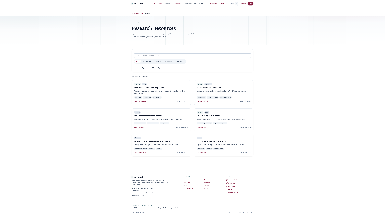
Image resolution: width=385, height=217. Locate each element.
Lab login (243, 4)
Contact (221, 4)
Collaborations (212, 4)
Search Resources (139, 52)
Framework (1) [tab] (147, 61)
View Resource (139, 101)
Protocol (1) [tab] (168, 61)
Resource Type (140, 68)
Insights (206, 186)
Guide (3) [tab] (158, 61)
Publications (187, 183)
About (160, 4)
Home (154, 4)
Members (207, 183)
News (185, 186)
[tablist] (160, 61)
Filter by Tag (156, 68)
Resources (139, 13)
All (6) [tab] (137, 61)
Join (250, 4)
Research (207, 180)
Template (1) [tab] (180, 61)
